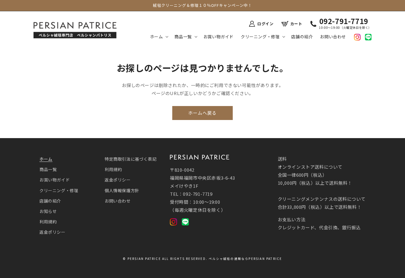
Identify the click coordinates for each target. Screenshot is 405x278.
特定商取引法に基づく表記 (131, 159)
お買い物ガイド (54, 180)
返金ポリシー (52, 232)
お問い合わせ (118, 201)
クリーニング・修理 (58, 190)
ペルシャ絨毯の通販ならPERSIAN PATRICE (245, 258)
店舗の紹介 (50, 201)
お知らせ (48, 211)
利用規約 (48, 222)
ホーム (45, 159)
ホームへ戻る (202, 113)
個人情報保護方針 (122, 190)
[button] (158, 36)
